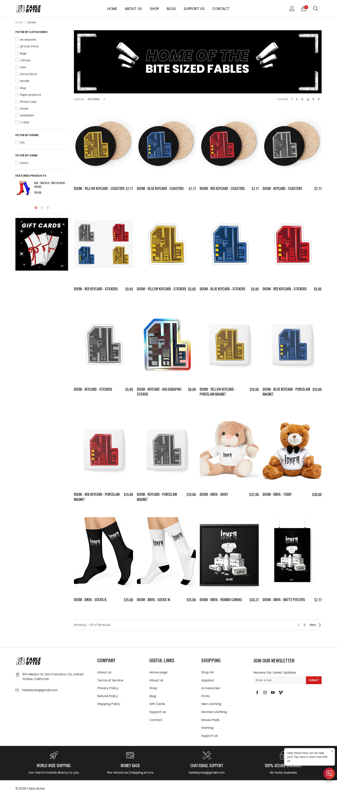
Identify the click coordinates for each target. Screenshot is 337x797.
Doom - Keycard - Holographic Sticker (159, 392)
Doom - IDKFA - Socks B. (90, 599)
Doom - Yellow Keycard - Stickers (161, 288)
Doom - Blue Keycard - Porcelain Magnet (286, 392)
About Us (133, 8)
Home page (158, 672)
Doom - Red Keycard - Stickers (96, 288)
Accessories (28, 40)
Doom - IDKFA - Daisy (214, 494)
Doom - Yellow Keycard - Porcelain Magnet (218, 392)
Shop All (207, 672)
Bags (23, 53)
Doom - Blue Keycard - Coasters (160, 188)
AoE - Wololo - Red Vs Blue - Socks (50, 185)
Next (313, 625)
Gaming (207, 727)
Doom (24, 163)
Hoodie (24, 81)
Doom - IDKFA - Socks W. (154, 599)
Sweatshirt (27, 115)
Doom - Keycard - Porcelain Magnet (157, 497)
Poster (24, 109)
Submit (314, 680)
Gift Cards (157, 704)
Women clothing (214, 712)
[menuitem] (112, 8)
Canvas (25, 60)
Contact (221, 8)
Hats (23, 67)
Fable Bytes (36, 788)
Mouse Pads (210, 720)
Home (112, 8)
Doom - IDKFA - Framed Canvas (221, 599)
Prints (205, 696)
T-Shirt (24, 122)
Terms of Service (110, 680)
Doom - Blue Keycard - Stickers (222, 288)
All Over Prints (29, 46)
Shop (154, 8)
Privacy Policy (107, 688)
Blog (171, 8)
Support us (194, 8)
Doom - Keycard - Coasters (282, 188)
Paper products (30, 95)
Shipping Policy (108, 704)
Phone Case (28, 102)
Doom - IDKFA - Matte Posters (284, 599)
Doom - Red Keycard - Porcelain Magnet (97, 497)
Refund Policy (107, 696)
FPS (22, 143)
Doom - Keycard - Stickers (93, 389)
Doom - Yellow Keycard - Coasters (99, 188)
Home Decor (28, 74)
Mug (23, 88)
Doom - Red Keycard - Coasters (222, 188)
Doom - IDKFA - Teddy (277, 494)
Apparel (207, 680)
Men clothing (211, 704)
